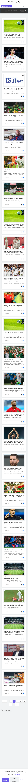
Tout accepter (5, 779)
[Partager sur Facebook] (23, 42)
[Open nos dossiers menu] (25, 11)
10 (24, 701)
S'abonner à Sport (7, 710)
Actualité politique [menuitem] (12, 10)
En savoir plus (17, 774)
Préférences (23, 779)
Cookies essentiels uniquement (14, 780)
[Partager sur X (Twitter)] (22, 42)
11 (10, 704)
